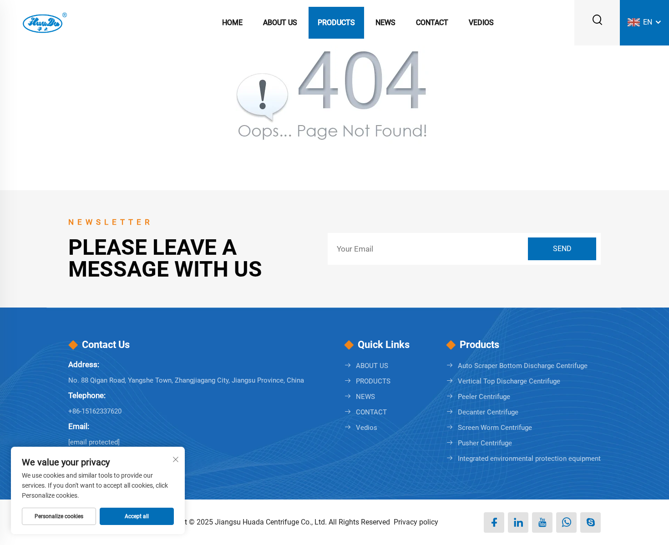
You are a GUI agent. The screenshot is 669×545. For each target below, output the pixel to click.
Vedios (481, 22)
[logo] (44, 22)
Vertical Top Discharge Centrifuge (509, 381)
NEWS (385, 22)
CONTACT (432, 22)
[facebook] (494, 522)
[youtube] (542, 522)
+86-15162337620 (95, 411)
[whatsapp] (566, 522)
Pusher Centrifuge (485, 443)
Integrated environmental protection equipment (529, 458)
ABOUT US (280, 22)
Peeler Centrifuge (484, 397)
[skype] (590, 522)
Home (232, 22)
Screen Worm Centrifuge (495, 428)
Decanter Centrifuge (488, 412)
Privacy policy (416, 522)
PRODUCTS (336, 22)
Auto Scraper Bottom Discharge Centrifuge (523, 366)
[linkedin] (518, 522)
